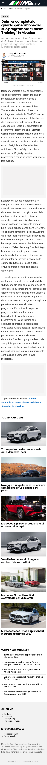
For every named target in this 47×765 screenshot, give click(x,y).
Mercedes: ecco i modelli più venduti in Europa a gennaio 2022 (23, 632)
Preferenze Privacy (12, 721)
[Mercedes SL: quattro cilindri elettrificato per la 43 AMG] (23, 579)
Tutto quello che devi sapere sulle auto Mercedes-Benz (21, 450)
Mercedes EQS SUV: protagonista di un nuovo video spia (22, 525)
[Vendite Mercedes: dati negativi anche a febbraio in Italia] (23, 544)
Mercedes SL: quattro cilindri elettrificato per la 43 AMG (18, 597)
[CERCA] (45, 3)
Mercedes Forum (11, 734)
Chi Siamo (8, 716)
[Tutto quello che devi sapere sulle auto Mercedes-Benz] (23, 434)
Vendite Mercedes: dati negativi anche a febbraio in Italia (20, 561)
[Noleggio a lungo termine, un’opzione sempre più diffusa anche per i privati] (23, 469)
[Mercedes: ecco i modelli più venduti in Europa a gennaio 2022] (23, 615)
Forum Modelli (10, 736)
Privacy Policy (9, 719)
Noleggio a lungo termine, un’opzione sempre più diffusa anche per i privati (23, 487)
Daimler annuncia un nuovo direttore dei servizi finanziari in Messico (22, 402)
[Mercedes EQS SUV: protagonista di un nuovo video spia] (23, 508)
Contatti (7, 714)
